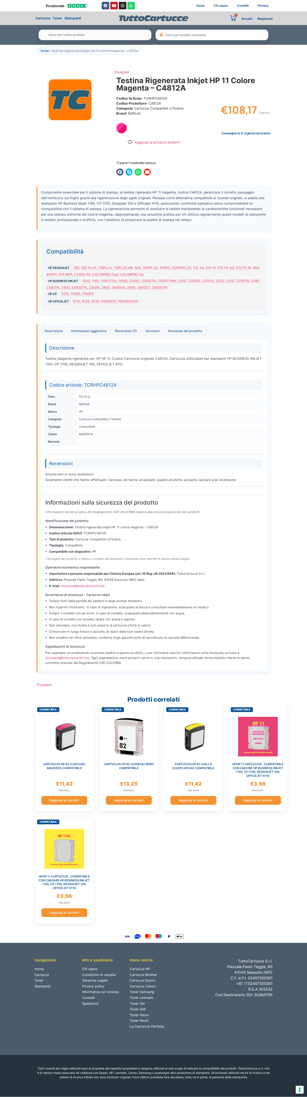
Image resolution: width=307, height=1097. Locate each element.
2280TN (52, 287)
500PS (165, 268)
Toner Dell (138, 1009)
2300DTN (79, 287)
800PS (51, 274)
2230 (220, 281)
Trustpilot (121, 72)
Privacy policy (93, 986)
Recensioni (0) (126, 331)
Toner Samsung (142, 992)
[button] (119, 172)
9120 (86, 301)
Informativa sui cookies (100, 992)
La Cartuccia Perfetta (147, 1026)
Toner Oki (137, 1003)
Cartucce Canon (143, 986)
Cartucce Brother (143, 975)
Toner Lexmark (141, 998)
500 (138, 268)
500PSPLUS (181, 268)
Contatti (243, 5)
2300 (65, 287)
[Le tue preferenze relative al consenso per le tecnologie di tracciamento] (300, 1090)
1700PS (88, 294)
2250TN (242, 281)
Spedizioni (90, 1003)
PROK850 (108, 301)
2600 (105, 287)
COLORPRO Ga (131, 274)
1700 (65, 294)
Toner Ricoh (139, 1020)
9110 (76, 301)
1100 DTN (108, 281)
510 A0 (198, 268)
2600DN (118, 287)
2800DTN (159, 287)
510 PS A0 (226, 268)
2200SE (194, 281)
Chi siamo (221, 5)
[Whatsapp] (131, 5)
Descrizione (54, 331)
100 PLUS (88, 268)
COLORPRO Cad (105, 274)
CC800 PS (82, 274)
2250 (230, 281)
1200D (134, 281)
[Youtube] (114, 5)
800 (256, 268)
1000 (86, 281)
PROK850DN (128, 301)
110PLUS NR (123, 268)
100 (76, 268)
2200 (182, 281)
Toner (57, 18)
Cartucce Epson (142, 980)
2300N (94, 287)
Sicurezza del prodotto (185, 331)
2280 (255, 281)
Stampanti (73, 18)
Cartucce (43, 18)
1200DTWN (167, 281)
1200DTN (148, 281)
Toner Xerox (139, 1015)
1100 (95, 281)
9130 (95, 301)
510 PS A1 (243, 268)
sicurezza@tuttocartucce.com (83, 586)
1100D (122, 281)
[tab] (53, 331)
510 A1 (211, 268)
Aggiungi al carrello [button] (64, 800)
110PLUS (105, 268)
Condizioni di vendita (99, 975)
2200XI (208, 281)
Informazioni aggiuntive (89, 331)
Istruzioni (153, 331)
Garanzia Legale (95, 980)
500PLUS (150, 268)
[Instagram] (122, 5)
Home (200, 5)
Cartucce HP (140, 969)
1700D (75, 294)
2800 (131, 287)
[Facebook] (105, 5)
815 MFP (65, 274)
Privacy (263, 5)
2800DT (143, 287)
